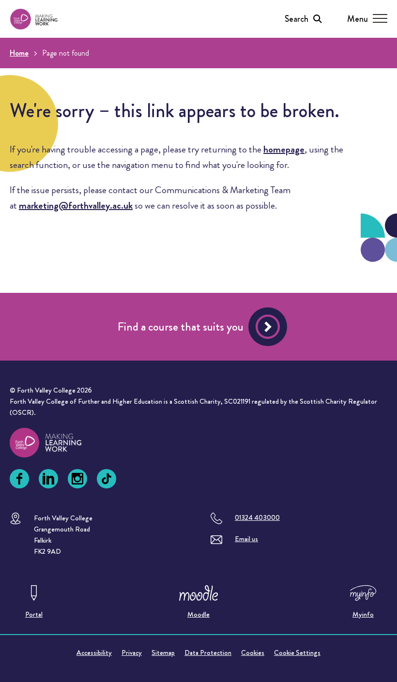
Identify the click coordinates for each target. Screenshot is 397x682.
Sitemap (163, 652)
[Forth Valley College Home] (34, 19)
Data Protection (207, 652)
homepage (284, 149)
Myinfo (363, 614)
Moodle (198, 614)
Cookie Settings (297, 652)
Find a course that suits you (181, 326)
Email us (246, 539)
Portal (34, 614)
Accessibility (94, 652)
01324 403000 (257, 517)
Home (19, 53)
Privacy (132, 652)
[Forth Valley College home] (55, 442)
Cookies (252, 652)
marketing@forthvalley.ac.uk (76, 205)
